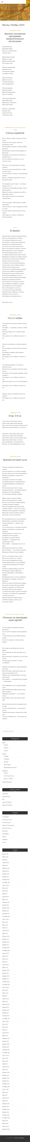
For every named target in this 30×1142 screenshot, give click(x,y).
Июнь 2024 (5, 925)
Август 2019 (5, 1089)
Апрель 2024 (5, 930)
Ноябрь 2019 (5, 1081)
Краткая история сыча (15, 460)
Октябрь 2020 (5, 1050)
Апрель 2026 (5, 862)
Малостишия (7, 765)
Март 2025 (5, 899)
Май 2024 (4, 928)
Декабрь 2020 (5, 1044)
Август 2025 (5, 885)
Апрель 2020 (5, 1067)
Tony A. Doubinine (19, 1138)
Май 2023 (4, 962)
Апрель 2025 (5, 896)
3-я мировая (12, 30)
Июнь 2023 (5, 959)
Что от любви (15, 318)
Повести (6, 748)
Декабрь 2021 (5, 1010)
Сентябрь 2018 (6, 1118)
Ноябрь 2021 (5, 1013)
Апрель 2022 (5, 999)
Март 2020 (5, 1069)
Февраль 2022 (6, 1004)
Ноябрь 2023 (5, 945)
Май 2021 (4, 1030)
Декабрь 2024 (5, 908)
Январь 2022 (5, 1007)
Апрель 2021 (5, 1033)
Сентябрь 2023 (6, 950)
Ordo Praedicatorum (9, 776)
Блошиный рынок (7, 782)
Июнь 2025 (5, 891)
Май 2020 (4, 1064)
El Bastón (15, 230)
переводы (4, 839)
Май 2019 (4, 1095)
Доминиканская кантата (10, 767)
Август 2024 (5, 919)
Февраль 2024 (6, 936)
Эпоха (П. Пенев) (7, 802)
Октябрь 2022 (5, 982)
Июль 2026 (5, 854)
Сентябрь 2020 (6, 1052)
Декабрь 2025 (5, 874)
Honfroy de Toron (6, 828)
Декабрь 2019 (5, 1078)
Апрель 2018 (5, 1126)
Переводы (5, 771)
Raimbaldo (5, 831)
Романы (6, 745)
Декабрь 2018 (5, 1109)
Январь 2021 (5, 1041)
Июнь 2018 (5, 1123)
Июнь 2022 (5, 993)
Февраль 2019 (5, 1104)
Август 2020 (5, 1055)
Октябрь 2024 (5, 913)
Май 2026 (4, 860)
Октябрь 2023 (5, 948)
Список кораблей (15, 133)
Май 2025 (4, 894)
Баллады (6, 762)
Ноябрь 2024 (5, 911)
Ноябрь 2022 (5, 979)
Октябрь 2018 (5, 1115)
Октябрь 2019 (5, 1084)
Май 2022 (4, 996)
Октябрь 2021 (5, 1016)
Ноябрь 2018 (5, 1112)
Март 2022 (5, 1001)
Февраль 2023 (5, 970)
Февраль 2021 (5, 1038)
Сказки (6, 750)
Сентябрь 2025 (6, 882)
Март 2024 (5, 933)
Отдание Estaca (6, 796)
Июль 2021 (5, 1024)
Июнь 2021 (5, 1027)
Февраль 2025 (6, 902)
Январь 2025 (5, 905)
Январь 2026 (5, 871)
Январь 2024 (5, 939)
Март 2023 (5, 967)
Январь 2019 (5, 1106)
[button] (1, 1)
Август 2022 (5, 987)
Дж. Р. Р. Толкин (8, 779)
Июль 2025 (5, 888)
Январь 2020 (5, 1075)
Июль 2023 (5, 956)
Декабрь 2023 (5, 942)
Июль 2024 (5, 922)
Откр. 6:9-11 (15, 416)
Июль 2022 (5, 990)
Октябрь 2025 (5, 879)
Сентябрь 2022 (6, 984)
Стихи (19, 30)
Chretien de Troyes (7, 819)
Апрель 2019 (5, 1098)
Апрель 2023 (5, 965)
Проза (3, 743)
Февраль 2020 (6, 1072)
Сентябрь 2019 (6, 1086)
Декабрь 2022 (5, 976)
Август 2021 (5, 1021)
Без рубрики (5, 834)
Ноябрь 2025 (5, 877)
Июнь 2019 (5, 1092)
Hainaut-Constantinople (19, 127)
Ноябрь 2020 (5, 1047)
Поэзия (4, 754)
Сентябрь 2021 (6, 1018)
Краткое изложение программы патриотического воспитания (15, 37)
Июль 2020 (5, 1058)
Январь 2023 (5, 973)
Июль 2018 (5, 1121)
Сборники (6, 759)
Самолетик (5, 794)
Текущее (6, 756)
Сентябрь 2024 (6, 916)
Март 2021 (5, 1035)
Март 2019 (5, 1101)
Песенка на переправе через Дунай (15, 618)
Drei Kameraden (6, 822)
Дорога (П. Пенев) (7, 805)
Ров (3, 799)
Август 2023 (5, 953)
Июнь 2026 (5, 857)
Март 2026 (5, 865)
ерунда (4, 837)
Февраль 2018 (5, 1129)
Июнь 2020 (5, 1061)
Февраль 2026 (6, 868)
